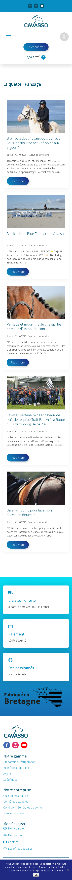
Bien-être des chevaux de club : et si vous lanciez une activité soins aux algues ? (34, 143)
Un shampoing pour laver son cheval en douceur (29, 512)
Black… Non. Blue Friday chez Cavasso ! (36, 235)
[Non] (67, 869)
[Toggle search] (64, 36)
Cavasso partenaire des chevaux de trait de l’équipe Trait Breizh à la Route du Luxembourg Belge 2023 (36, 419)
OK (36, 874)
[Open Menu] (8, 37)
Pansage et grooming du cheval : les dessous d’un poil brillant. (34, 326)
